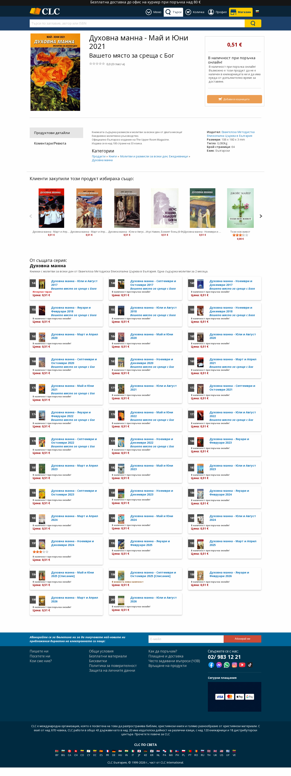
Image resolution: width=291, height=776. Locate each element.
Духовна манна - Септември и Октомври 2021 (232, 387)
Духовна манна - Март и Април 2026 (74, 599)
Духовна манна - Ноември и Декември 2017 (232, 284)
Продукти (99, 156)
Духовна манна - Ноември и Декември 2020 (203, 231)
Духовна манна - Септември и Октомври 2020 (74, 362)
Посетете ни (40, 656)
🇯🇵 (139, 753)
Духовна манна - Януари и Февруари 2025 (150, 543)
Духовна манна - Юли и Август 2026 (153, 599)
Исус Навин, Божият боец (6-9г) (165, 231)
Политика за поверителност (113, 665)
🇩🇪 (114, 753)
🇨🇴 (82, 753)
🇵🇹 (190, 753)
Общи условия (101, 651)
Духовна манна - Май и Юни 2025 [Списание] (72, 574)
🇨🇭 (76, 753)
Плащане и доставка (166, 656)
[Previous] (30, 215)
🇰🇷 (152, 753)
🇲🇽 (171, 753)
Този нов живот (240, 231)
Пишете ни (39, 651)
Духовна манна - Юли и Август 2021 (153, 387)
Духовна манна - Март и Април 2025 (232, 543)
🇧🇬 (63, 753)
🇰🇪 (145, 753)
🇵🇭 (177, 753)
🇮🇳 (126, 753)
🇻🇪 (234, 753)
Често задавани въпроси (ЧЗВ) (174, 661)
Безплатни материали (108, 656)
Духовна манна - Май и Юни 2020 (151, 336)
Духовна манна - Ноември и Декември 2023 (151, 492)
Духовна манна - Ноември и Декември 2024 (72, 543)
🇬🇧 (215, 753)
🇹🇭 (209, 753)
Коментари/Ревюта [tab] (50, 143)
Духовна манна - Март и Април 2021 (51, 231)
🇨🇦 (69, 753)
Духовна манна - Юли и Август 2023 (232, 467)
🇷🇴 (196, 753)
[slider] (97, 63)
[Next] (260, 215)
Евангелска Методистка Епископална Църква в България (231, 134)
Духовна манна (102, 160)
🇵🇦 (164, 753)
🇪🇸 (101, 753)
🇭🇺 (120, 753)
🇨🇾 (88, 753)
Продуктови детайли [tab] (52, 132)
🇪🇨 (95, 753)
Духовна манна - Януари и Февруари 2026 (229, 574)
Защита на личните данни (112, 670)
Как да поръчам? (162, 651)
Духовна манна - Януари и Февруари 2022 (73, 415)
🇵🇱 (183, 753)
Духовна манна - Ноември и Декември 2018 (232, 311)
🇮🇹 (133, 753)
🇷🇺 (202, 753)
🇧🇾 (57, 753)
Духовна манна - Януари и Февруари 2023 (229, 441)
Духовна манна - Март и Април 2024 (74, 518)
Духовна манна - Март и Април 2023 (74, 467)
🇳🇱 (158, 753)
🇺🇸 (221, 753)
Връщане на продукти (167, 665)
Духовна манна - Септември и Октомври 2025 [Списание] (153, 574)
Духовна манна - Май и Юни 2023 (151, 467)
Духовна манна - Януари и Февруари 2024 (229, 492)
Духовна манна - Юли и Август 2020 (127, 231)
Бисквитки (98, 661)
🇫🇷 (107, 753)
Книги (113, 156)
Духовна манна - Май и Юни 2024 (151, 518)
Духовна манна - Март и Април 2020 (89, 231)
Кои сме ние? (41, 661)
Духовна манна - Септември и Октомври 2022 (74, 442)
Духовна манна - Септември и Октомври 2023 (74, 492)
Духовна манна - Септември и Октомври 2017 (153, 284)
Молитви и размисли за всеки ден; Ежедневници (154, 156)
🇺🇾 (228, 753)
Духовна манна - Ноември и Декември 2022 (152, 442)
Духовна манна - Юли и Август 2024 (232, 518)
